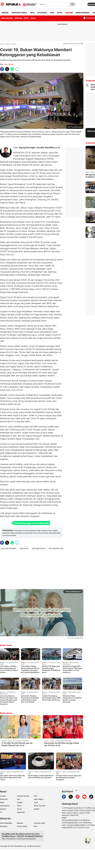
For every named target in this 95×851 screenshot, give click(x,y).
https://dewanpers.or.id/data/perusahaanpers (19, 839)
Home (2, 44)
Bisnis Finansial (83, 13)
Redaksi (20, 823)
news (59, 13)
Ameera (3, 796)
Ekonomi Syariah (19, 13)
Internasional (4, 806)
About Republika (6, 823)
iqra (52, 13)
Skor (35, 796)
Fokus (14, 44)
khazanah (42, 13)
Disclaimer (4, 826)
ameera (5, 13)
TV (1, 812)
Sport (36, 802)
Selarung (18, 18)
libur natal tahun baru (56, 548)
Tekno (19, 806)
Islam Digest (38, 799)
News (2, 802)
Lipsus (33, 18)
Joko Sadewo (9, 64)
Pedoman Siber (39, 823)
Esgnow (3, 809)
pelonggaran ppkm (38, 548)
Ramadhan (21, 812)
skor (32, 13)
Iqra (18, 799)
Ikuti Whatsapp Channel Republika (32, 523)
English (36, 809)
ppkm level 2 (24, 548)
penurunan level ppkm (8, 548)
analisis (69, 13)
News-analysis (7, 18)
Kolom (26, 18)
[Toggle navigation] (2, 4)
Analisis (20, 802)
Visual (19, 809)
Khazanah (3, 799)
